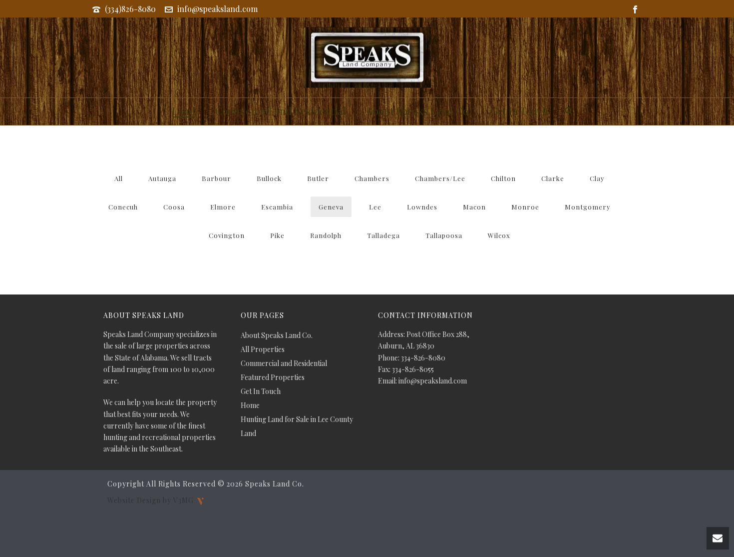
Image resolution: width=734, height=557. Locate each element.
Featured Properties (273, 377)
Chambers (372, 178)
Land (183, 111)
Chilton (503, 178)
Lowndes (422, 206)
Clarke (552, 178)
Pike (277, 235)
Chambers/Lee (440, 178)
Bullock (269, 178)
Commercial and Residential (280, 111)
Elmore (223, 206)
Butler (318, 178)
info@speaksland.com (217, 9)
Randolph (326, 235)
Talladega (383, 235)
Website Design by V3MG (151, 499)
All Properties (263, 349)
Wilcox (499, 235)
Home (250, 405)
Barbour (216, 178)
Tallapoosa (443, 235)
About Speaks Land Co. (418, 111)
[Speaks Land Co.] (367, 58)
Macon (474, 206)
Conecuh (123, 206)
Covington (227, 235)
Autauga (162, 178)
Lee (375, 206)
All (118, 178)
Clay (597, 178)
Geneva (331, 206)
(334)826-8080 (130, 9)
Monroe (525, 206)
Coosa (174, 206)
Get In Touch (519, 111)
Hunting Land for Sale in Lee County (297, 419)
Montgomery (588, 206)
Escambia (277, 206)
